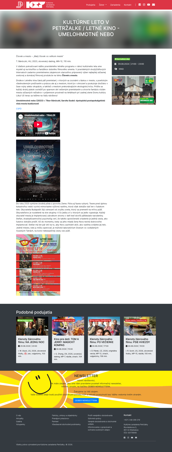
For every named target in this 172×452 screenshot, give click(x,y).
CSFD (19, 108)
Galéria (19, 421)
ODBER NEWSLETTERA (86, 400)
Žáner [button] (102, 5)
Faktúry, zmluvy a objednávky (64, 415)
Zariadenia (115, 5)
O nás (18, 415)
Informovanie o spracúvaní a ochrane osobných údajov (100, 428)
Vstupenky (20, 424)
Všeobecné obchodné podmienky (66, 424)
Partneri (55, 421)
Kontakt (127, 5)
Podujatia (90, 5)
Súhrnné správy (94, 418)
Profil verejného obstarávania (100, 415)
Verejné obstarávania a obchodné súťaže (102, 422)
